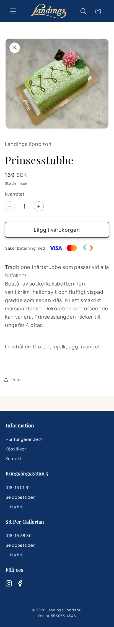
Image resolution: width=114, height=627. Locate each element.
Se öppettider (20, 497)
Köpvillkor (16, 449)
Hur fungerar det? (24, 439)
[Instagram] (9, 584)
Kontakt (14, 458)
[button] (13, 11)
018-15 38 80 (19, 535)
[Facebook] (20, 584)
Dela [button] (16, 379)
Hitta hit (14, 507)
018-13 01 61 (18, 487)
